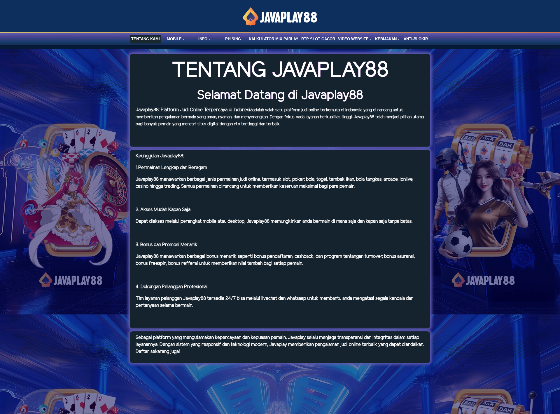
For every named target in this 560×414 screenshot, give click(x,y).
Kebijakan (386, 39)
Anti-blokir (416, 39)
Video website (353, 39)
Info (202, 39)
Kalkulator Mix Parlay (273, 39)
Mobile (174, 39)
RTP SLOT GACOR (318, 39)
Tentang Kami (145, 39)
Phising (233, 39)
